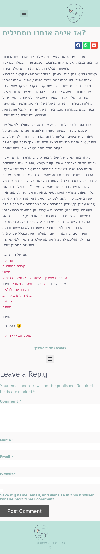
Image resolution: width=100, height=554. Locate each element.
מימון (6, 272)
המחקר (7, 260)
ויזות (43, 283)
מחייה (6, 307)
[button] (78, 45)
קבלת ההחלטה (13, 266)
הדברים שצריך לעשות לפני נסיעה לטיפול (34, 278)
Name (7, 440)
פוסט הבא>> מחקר (16, 335)
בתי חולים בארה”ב (17, 295)
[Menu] (24, 13)
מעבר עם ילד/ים (15, 289)
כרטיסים (29, 283)
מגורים (15, 283)
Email (6, 457)
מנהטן (7, 301)
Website (8, 474)
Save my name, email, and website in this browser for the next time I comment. (47, 497)
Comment (11, 401)
